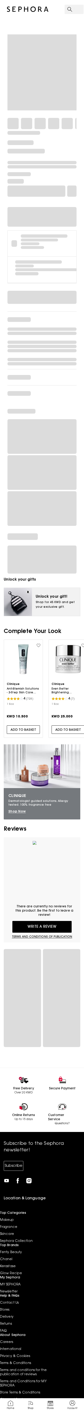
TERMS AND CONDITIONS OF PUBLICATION (42, 936)
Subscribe (13, 1166)
